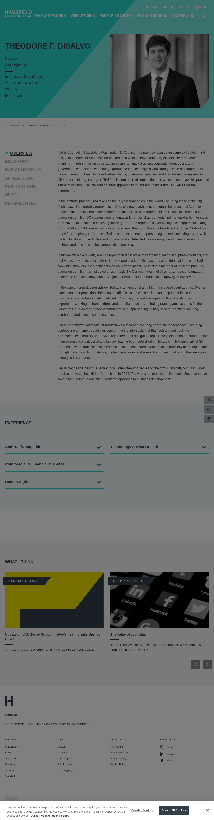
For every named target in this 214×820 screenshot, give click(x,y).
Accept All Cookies (174, 810)
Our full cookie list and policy (50, 815)
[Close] (207, 810)
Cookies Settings (142, 810)
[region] (107, 810)
